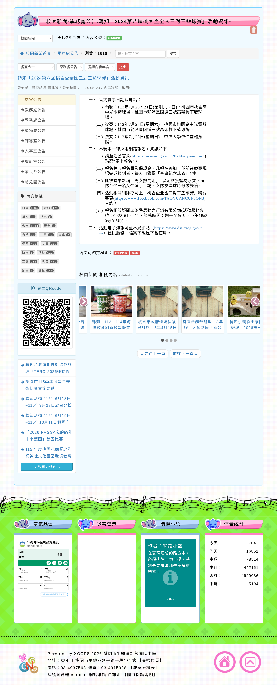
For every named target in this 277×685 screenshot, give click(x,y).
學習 (25, 243)
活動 (42, 252)
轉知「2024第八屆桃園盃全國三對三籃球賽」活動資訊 (73, 78)
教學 (25, 234)
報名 (45, 261)
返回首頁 (225, 662)
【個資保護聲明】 (140, 674)
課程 (42, 270)
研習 (25, 208)
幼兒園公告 (35, 182)
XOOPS (82, 653)
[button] (163, 340)
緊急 (47, 225)
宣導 (25, 261)
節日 (25, 270)
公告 (25, 225)
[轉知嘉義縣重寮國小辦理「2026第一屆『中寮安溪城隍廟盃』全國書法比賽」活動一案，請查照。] (192, 301)
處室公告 (33, 100)
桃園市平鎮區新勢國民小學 (129, 653)
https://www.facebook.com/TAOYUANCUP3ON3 (159, 198)
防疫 (25, 252)
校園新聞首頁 (37, 53)
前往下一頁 (185, 354)
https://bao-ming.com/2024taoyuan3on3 (168, 156)
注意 (43, 234)
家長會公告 (35, 172)
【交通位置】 (150, 660)
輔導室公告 (35, 141)
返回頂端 (250, 662)
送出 (122, 67)
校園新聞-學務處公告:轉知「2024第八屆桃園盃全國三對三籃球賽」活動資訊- (138, 21)
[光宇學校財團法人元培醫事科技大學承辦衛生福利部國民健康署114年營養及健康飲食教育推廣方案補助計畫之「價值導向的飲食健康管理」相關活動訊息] (237, 301)
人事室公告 (35, 151)
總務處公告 (35, 130)
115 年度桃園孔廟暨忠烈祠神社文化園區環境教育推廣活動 (48, 456)
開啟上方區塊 (253, 30)
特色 (43, 217)
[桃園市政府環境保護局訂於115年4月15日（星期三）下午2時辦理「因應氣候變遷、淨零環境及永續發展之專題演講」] (100, 301)
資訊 (47, 208)
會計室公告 (35, 161)
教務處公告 (35, 110)
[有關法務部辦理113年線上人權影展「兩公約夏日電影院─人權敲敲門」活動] (146, 301)
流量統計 (234, 524)
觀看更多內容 (48, 467)
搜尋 (172, 54)
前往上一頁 (152, 354)
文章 (62, 234)
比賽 (45, 243)
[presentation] (84, 302)
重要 (25, 217)
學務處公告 (67, 53)
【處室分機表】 (144, 667)
